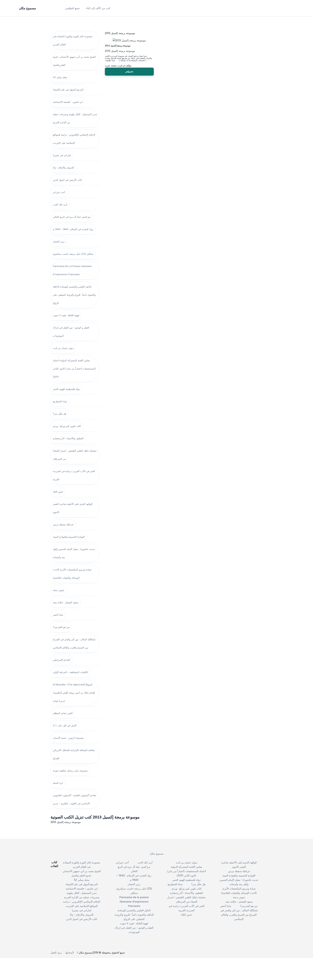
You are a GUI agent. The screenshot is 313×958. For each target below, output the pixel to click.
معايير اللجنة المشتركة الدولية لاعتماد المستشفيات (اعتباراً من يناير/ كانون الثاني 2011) (74, 368)
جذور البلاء (58, 491)
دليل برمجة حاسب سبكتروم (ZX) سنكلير (73, 253)
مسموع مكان (157, 853)
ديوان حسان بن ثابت (63, 348)
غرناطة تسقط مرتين (63, 524)
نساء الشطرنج (60, 401)
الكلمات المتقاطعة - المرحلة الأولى (70, 672)
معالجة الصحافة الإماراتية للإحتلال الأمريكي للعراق (74, 754)
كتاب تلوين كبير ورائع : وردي (67, 426)
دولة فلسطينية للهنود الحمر (66, 389)
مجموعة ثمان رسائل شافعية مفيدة (70, 770)
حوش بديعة (58, 590)
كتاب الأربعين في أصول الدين (67, 179)
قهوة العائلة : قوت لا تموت (66, 315)
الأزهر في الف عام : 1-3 (65, 725)
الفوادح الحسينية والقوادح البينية (69, 536)
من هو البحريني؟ (61, 627)
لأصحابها (69, 952)
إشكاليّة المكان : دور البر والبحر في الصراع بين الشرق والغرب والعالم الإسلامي (74, 643)
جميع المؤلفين (72, 8)
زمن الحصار (58, 241)
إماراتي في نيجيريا (62, 155)
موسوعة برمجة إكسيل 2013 (117, 45)
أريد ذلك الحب (60, 204)
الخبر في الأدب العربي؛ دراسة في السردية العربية (74, 475)
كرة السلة (58, 782)
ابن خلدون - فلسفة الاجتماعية (68, 101)
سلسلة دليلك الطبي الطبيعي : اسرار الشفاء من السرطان (75, 454)
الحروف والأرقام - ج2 (63, 167)
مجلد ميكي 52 (60, 77)
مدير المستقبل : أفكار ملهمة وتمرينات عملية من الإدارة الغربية (75, 118)
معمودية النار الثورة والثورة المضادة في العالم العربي (72, 40)
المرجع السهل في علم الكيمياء (68, 89)
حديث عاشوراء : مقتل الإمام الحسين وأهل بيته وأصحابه (74, 553)
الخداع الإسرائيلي (61, 659)
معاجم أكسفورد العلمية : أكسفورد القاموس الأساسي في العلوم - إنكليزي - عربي (74, 799)
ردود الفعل (56, 952)
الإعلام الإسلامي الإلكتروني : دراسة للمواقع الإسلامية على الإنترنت (74, 138)
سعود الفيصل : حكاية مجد (65, 602)
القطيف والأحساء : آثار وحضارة (68, 438)
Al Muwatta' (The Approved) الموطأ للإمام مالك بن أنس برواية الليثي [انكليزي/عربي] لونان (74, 692)
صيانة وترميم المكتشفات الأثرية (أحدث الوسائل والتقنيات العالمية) (72, 573)
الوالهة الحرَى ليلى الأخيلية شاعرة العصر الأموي (73, 508)
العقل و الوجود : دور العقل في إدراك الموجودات (71, 331)
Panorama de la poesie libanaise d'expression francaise (72, 270)
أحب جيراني (59, 192)
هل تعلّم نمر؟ (59, 413)
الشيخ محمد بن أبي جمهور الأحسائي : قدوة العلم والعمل (74, 60)
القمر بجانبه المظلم (63, 713)
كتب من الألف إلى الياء (98, 8)
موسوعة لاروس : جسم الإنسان (68, 737)
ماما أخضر (58, 614)
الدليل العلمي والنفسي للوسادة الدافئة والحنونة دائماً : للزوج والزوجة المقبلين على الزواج (74, 294)
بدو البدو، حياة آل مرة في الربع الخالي (72, 216)
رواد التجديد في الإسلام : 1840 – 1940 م (73, 229)
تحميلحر (129, 71)
